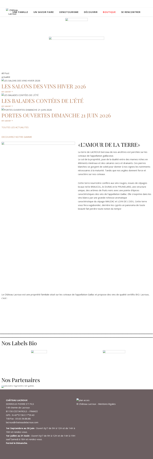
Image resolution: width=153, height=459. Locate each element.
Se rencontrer (130, 11)
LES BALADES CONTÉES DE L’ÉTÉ (42, 100)
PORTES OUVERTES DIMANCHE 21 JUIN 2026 (56, 115)
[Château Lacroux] (12, 12)
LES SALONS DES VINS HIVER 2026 (43, 86)
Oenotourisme (69, 11)
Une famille (20, 11)
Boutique (109, 11)
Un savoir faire (43, 11)
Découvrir (91, 11)
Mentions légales (107, 403)
